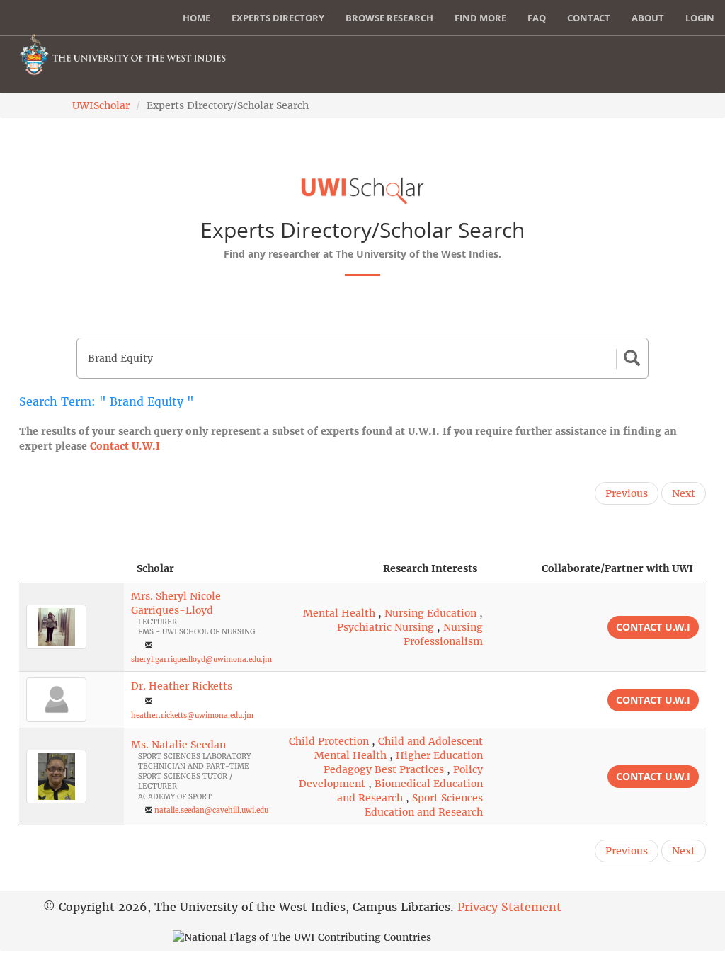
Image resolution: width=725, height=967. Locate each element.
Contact (588, 17)
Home (196, 17)
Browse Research (389, 17)
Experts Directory (278, 17)
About (648, 17)
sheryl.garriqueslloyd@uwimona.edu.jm (201, 659)
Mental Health (339, 613)
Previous (626, 493)
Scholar (155, 568)
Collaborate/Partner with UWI (617, 568)
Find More (480, 17)
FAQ (536, 17)
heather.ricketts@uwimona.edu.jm (192, 715)
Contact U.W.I (125, 446)
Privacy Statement (509, 907)
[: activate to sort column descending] (71, 568)
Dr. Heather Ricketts (181, 686)
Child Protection (329, 741)
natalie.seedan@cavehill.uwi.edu (211, 810)
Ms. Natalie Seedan (178, 744)
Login (699, 17)
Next (683, 493)
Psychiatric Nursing (385, 627)
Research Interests (430, 568)
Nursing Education (430, 613)
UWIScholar (101, 105)
